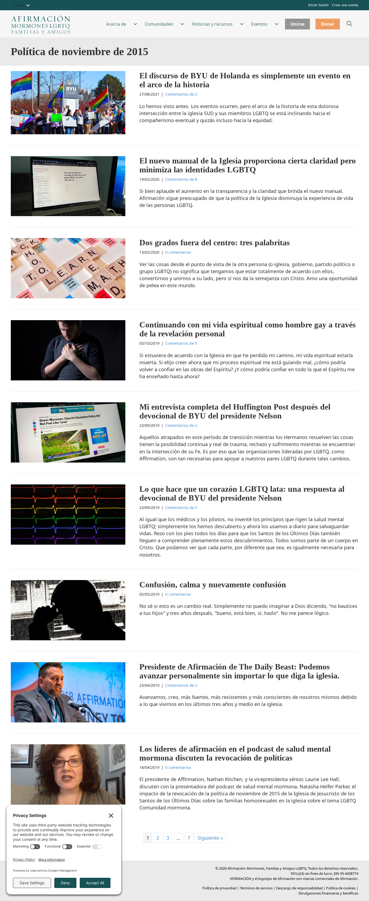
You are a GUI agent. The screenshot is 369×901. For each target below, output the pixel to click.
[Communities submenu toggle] (182, 24)
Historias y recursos (212, 24)
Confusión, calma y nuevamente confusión (212, 584)
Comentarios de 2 (181, 94)
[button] (28, 5)
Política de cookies (340, 888)
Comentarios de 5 (181, 343)
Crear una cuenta (345, 5)
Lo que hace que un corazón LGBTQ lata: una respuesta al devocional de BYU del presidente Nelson (241, 493)
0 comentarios (178, 252)
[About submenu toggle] (135, 24)
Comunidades (159, 24)
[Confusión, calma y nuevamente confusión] (68, 609)
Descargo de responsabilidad (299, 888)
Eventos (259, 24)
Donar (327, 24)
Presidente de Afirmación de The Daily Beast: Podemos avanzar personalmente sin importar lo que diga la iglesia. (239, 671)
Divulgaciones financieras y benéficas (328, 893)
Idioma (19, 5)
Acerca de (116, 24)
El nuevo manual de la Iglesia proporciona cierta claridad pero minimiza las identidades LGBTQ (247, 165)
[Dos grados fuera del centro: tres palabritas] (68, 267)
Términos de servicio (256, 888)
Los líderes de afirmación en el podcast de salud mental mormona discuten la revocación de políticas (235, 753)
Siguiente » (210, 838)
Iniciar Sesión (318, 5)
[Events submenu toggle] (276, 24)
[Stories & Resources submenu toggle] (241, 24)
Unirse (297, 24)
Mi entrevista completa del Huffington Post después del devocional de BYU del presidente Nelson (234, 411)
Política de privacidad (219, 888)
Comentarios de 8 (181, 179)
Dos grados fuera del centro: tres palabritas (214, 242)
